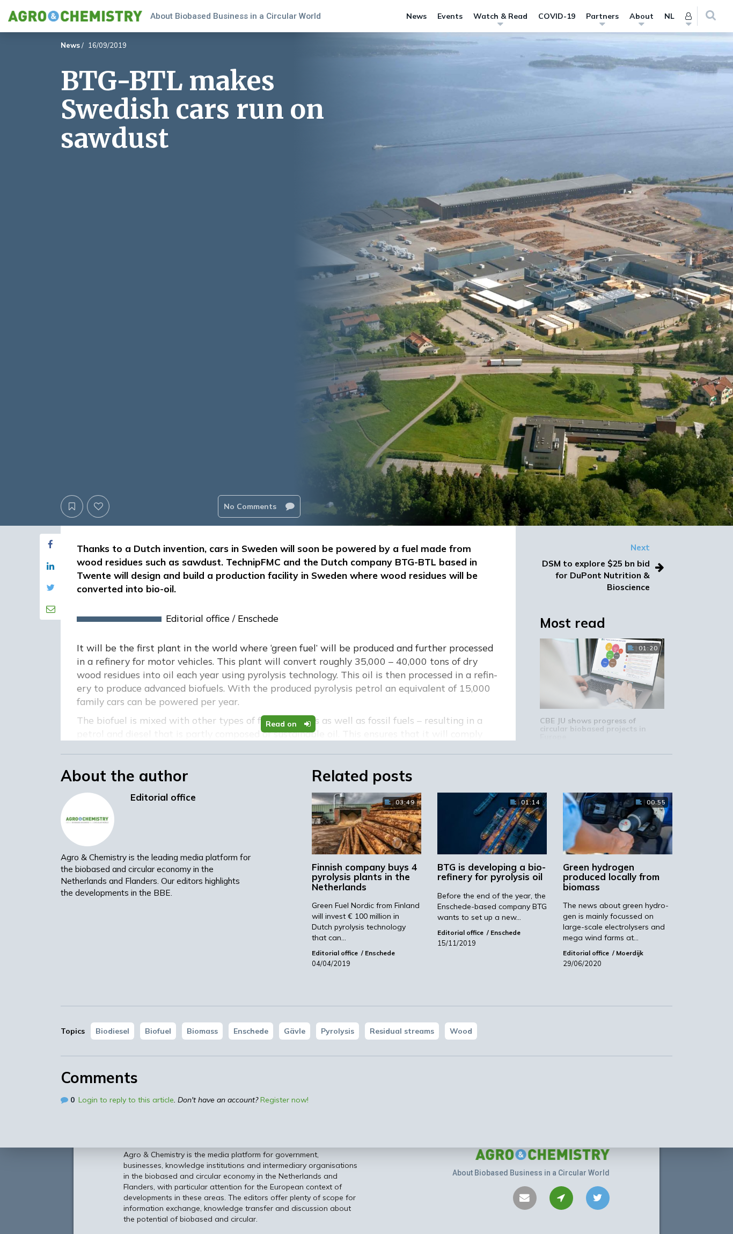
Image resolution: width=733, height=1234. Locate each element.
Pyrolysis (337, 1031)
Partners (602, 16)
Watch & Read (500, 16)
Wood (461, 1031)
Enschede (250, 1031)
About (641, 16)
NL (669, 16)
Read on (282, 724)
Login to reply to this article (126, 1100)
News (416, 16)
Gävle (294, 1031)
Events (450, 16)
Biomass (202, 1031)
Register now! (284, 1100)
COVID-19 (556, 16)
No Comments (251, 506)
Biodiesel (112, 1031)
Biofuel (158, 1031)
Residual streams (402, 1031)
